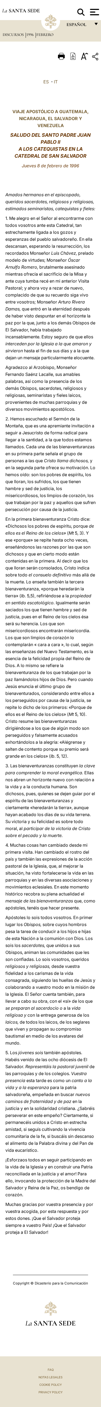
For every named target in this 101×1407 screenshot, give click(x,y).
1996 (30, 34)
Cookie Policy (50, 1385)
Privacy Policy (50, 1392)
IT (56, 81)
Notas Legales (50, 1377)
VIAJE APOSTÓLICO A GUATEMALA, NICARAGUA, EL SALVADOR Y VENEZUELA (50, 118)
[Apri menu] (94, 12)
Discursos (14, 34)
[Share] (96, 57)
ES (46, 81)
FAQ (51, 1370)
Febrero (44, 34)
